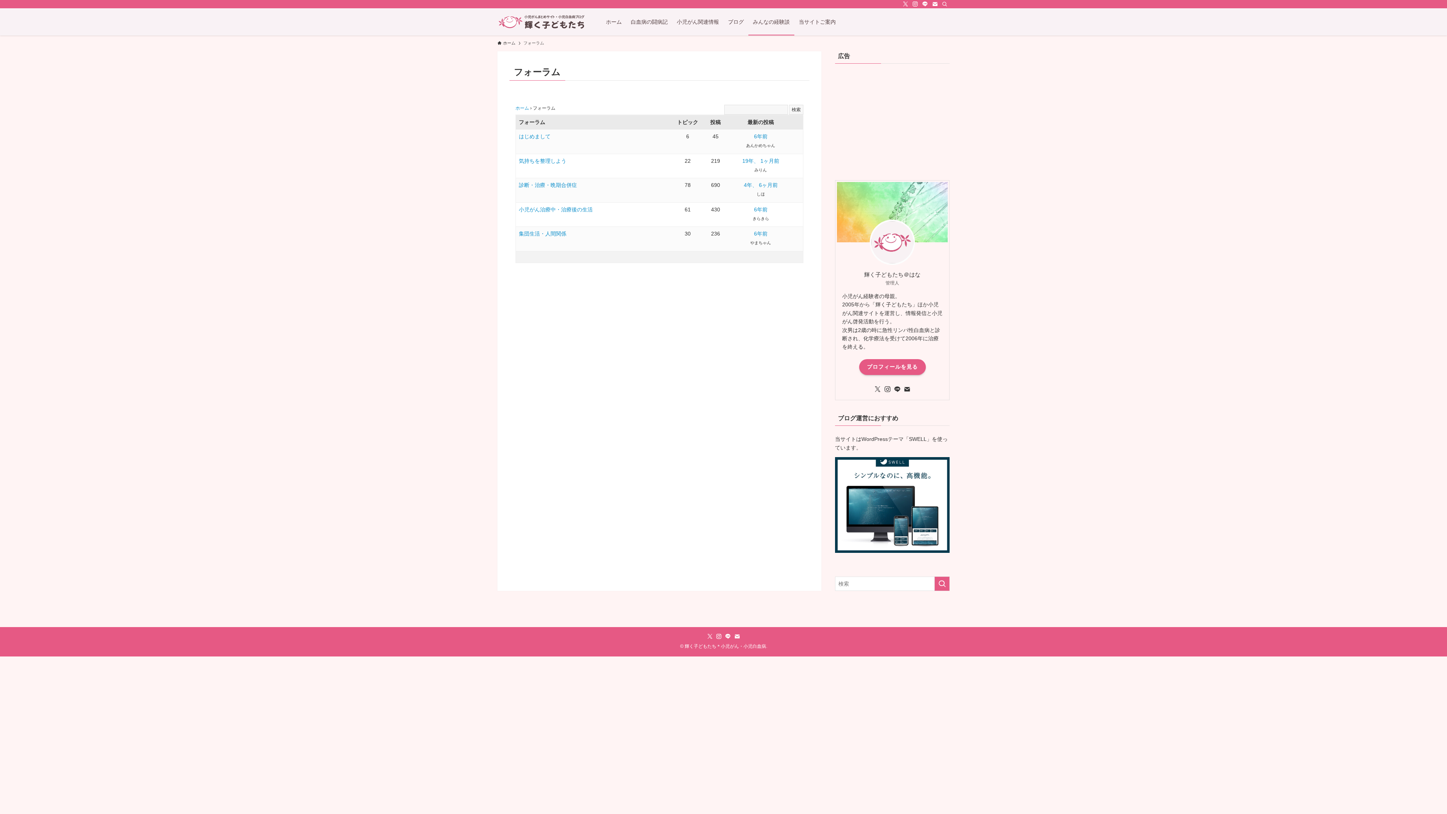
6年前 (761, 136)
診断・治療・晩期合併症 (548, 185)
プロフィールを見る (892, 367)
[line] (925, 4)
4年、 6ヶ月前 (761, 185)
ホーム (522, 108)
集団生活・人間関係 (542, 234)
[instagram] (915, 4)
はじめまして (535, 136)
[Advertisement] (892, 120)
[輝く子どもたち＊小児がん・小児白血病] (541, 21)
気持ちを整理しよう (542, 161)
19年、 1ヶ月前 (760, 161)
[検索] (945, 4)
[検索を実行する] (942, 584)
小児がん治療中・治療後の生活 (556, 210)
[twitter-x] (905, 4)
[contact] (935, 4)
